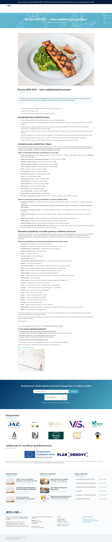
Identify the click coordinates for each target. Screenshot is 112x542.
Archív (65, 491)
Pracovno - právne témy (21, 493)
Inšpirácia (66, 483)
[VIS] (76, 424)
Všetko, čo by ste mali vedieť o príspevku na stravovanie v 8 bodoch (26, 480)
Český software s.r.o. (15, 539)
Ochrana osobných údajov (89, 519)
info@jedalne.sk (65, 525)
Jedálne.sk (49, 22)
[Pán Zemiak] (97, 435)
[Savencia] (35, 424)
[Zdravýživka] (76, 435)
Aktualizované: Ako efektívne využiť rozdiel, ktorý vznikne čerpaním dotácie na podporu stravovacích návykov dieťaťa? (60, 498)
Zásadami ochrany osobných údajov (61, 402)
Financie (32, 483)
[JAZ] (14, 424)
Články (56, 22)
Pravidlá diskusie (87, 522)
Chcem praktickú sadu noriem (26, 347)
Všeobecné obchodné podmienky (91, 520)
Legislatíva (62, 22)
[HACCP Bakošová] (56, 435)
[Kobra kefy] (35, 435)
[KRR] (56, 424)
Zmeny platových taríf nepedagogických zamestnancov (25, 498)
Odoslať (73, 391)
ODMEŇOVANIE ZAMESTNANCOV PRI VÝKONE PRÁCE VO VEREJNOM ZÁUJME (26, 489)
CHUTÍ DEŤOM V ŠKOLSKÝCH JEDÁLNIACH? (58, 488)
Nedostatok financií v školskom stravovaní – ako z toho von (59, 480)
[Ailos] (14, 435)
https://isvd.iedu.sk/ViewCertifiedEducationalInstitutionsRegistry (49, 463)
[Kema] (97, 424)
